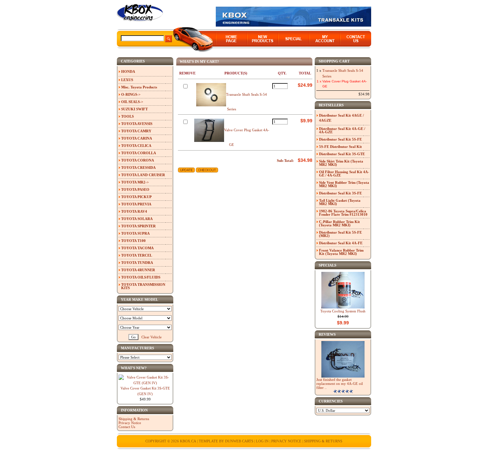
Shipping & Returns (134, 419)
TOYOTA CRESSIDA (138, 168)
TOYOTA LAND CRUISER (143, 175)
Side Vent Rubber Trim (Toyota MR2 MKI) (344, 184)
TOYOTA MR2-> (135, 182)
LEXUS (127, 80)
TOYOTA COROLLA (138, 153)
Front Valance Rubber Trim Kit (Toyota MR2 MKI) (341, 252)
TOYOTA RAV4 (134, 211)
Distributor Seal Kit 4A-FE (341, 243)
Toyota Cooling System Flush (343, 311)
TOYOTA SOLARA (137, 219)
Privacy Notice (130, 423)
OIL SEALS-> (132, 102)
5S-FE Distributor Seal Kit (340, 147)
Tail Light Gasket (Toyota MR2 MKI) (340, 202)
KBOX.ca (188, 441)
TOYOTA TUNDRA (137, 263)
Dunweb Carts (239, 441)
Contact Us (127, 427)
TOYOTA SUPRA (135, 233)
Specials (327, 265)
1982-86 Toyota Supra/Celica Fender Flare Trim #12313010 (343, 212)
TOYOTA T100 (133, 241)
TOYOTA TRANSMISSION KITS (143, 286)
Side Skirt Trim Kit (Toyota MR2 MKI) (341, 163)
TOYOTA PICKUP (136, 197)
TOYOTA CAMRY (136, 131)
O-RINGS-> (130, 94)
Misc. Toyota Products (139, 87)
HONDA (128, 71)
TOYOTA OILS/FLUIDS (140, 277)
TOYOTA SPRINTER (138, 226)
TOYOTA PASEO (135, 189)
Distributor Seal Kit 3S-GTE (342, 154)
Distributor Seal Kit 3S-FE (340, 193)
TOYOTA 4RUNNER (138, 270)
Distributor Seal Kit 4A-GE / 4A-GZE (342, 130)
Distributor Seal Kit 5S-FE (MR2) (340, 234)
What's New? (134, 368)
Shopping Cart (334, 61)
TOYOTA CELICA (136, 146)
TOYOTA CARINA (136, 138)
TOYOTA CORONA (137, 160)
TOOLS (127, 116)
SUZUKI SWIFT (134, 109)
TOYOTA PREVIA (136, 204)
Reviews (327, 334)
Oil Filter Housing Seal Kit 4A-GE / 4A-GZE (344, 173)
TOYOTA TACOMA (137, 248)
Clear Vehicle (151, 337)
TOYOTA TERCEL (136, 255)
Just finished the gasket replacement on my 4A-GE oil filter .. (339, 384)
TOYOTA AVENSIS (136, 124)
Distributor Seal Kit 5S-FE (340, 139)
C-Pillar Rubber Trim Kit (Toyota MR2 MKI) (339, 223)
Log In (262, 441)
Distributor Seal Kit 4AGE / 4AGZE (341, 117)
